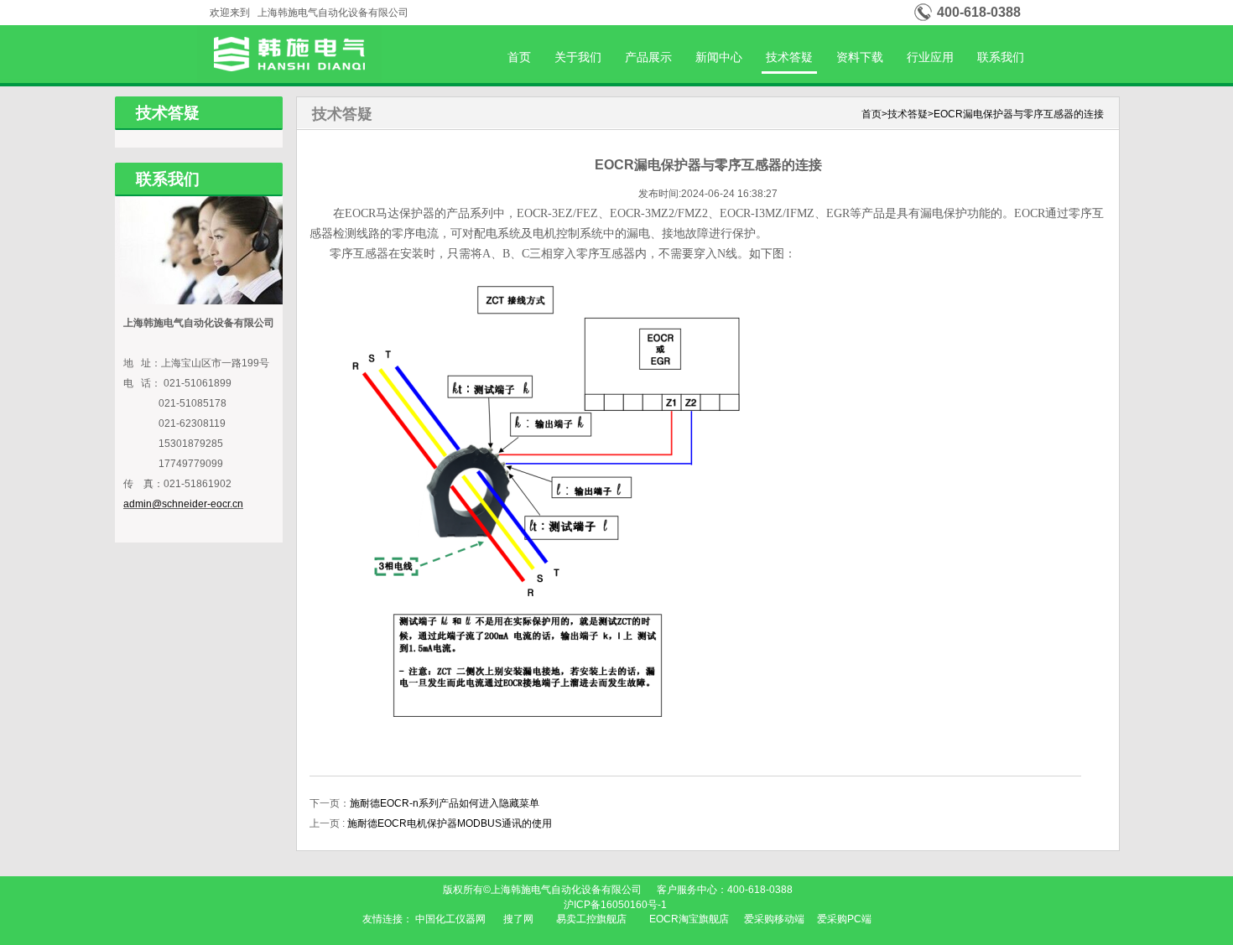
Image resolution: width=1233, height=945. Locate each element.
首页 (519, 57)
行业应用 (930, 57)
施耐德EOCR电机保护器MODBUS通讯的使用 (449, 823)
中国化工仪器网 (450, 919)
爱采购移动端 (774, 919)
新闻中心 (718, 57)
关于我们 (577, 57)
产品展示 (648, 57)
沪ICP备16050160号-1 (616, 905)
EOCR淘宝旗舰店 (689, 919)
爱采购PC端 (844, 919)
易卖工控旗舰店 (591, 919)
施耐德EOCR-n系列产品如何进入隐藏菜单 (444, 803)
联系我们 (1000, 57)
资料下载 (859, 57)
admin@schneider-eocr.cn (183, 504)
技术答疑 (789, 57)
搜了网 (518, 919)
